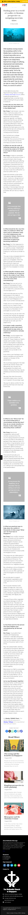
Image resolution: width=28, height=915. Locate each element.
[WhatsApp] (15, 865)
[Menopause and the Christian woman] (14, 809)
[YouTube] (18, 865)
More (4, 851)
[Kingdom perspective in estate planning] (14, 777)
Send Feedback (7, 902)
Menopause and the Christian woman (12, 818)
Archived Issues (7, 857)
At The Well (6, 859)
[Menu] (25, 5)
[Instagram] (8, 865)
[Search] (23, 5)
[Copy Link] (21, 731)
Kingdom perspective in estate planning (14, 786)
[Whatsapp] (12, 731)
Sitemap (23, 913)
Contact (12, 913)
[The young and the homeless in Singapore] (14, 745)
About (8, 913)
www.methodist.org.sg (9, 900)
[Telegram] (15, 731)
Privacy (16, 913)
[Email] (18, 731)
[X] (9, 731)
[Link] (4, 5)
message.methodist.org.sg (10, 898)
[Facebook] (6, 731)
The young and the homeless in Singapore (13, 754)
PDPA (20, 913)
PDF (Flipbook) (7, 856)
